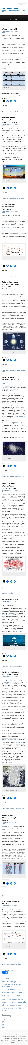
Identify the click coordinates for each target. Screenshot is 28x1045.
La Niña (21, 546)
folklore (3, 990)
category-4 (11, 685)
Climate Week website (18, 631)
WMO (3, 1027)
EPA (3, 1023)
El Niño (15, 546)
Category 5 (19, 855)
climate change (16, 592)
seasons (22, 370)
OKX (3, 1026)
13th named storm (14, 386)
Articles (3, 16)
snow (11, 1002)
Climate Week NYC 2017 (10, 599)
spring (19, 1002)
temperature (4, 965)
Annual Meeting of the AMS (10, 227)
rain (3, 999)
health (7, 990)
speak (3, 229)
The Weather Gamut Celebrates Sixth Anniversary (9, 206)
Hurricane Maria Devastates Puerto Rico (10, 378)
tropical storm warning (9, 739)
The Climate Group (6, 614)
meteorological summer (7, 500)
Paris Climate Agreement (16, 620)
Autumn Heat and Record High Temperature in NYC (9, 120)
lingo (23, 111)
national (19, 476)
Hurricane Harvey (18, 742)
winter (20, 1007)
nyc (19, 198)
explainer (15, 111)
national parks (13, 996)
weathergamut (5, 290)
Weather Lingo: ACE (9, 29)
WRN (4, 1010)
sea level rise (20, 999)
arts (7, 979)
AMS (3, 1021)
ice (10, 992)
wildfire (12, 1008)
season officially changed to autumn (13, 128)
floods (23, 987)
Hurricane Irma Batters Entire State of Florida (10, 673)
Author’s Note (18, 19)
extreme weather (15, 987)
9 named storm (13, 680)
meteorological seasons (7, 300)
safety (13, 999)
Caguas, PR (21, 402)
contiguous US (8, 536)
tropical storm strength (14, 50)
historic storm (15, 751)
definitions (5, 984)
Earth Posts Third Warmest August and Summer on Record (9, 486)
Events (8, 16)
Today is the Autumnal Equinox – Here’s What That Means (10, 284)
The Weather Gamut (10, 8)
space (3, 371)
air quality (4, 979)
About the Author (15, 16)
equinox (4, 137)
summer (19, 964)
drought (11, 984)
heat (17, 198)
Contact (11, 19)
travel (9, 1008)
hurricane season (5, 37)
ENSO (15, 984)
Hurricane (4, 826)
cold (21, 982)
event (14, 276)
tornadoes (4, 1008)
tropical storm (7, 724)
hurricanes (19, 111)
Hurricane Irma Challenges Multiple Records (9, 817)
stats (17, 276)
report (19, 503)
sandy (16, 999)
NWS (3, 1024)
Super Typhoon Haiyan (9, 853)
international (4, 593)
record (22, 198)
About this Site (5, 19)
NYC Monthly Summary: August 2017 (10, 902)
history (14, 894)
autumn (14, 198)
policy (22, 996)
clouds (18, 981)
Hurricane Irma (15, 426)
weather (7, 111)
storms (3, 477)
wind (16, 1008)
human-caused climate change (16, 543)
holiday (21, 990)
